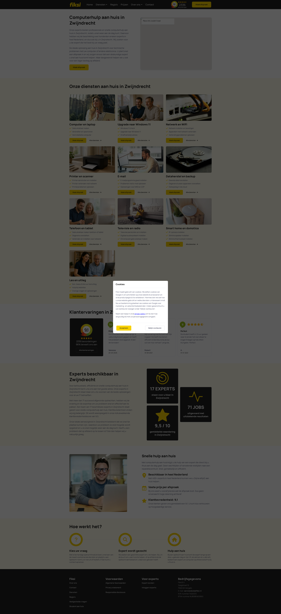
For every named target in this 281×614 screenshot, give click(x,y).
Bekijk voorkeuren (154, 328)
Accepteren (124, 328)
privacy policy (140, 314)
